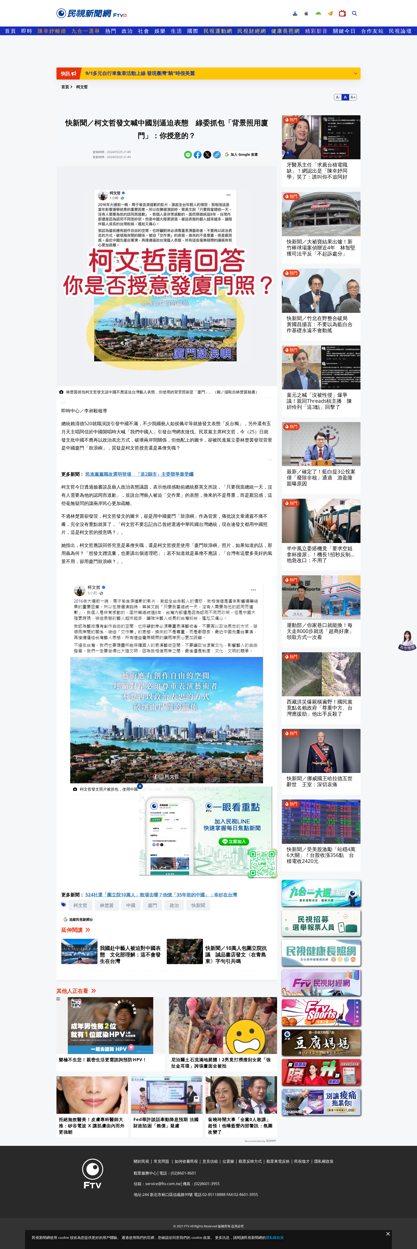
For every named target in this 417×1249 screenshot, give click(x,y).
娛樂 (160, 30)
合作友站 (372, 30)
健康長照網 (285, 30)
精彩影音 (316, 30)
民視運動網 (218, 30)
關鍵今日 (344, 30)
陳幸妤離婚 (52, 30)
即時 (27, 30)
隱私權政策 (275, 1237)
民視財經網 (251, 30)
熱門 (111, 30)
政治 (127, 30)
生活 (176, 30)
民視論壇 (400, 30)
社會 (144, 30)
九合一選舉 (85, 30)
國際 (193, 30)
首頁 (10, 30)
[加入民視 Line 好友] (208, 832)
